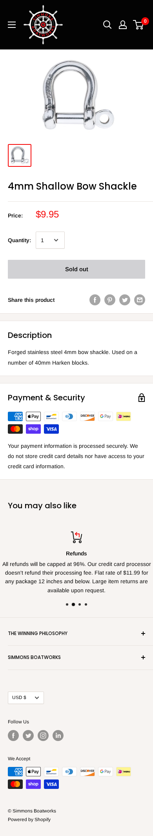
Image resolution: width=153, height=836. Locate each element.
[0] (139, 24)
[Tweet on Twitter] (124, 299)
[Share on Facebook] (94, 299)
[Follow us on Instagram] (43, 735)
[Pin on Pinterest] (109, 299)
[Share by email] (139, 299)
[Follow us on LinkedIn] (58, 735)
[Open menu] (12, 25)
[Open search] (107, 24)
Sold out (76, 269)
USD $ (19, 697)
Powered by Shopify (29, 819)
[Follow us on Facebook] (13, 735)
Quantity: (19, 240)
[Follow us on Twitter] (28, 735)
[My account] (123, 24)
